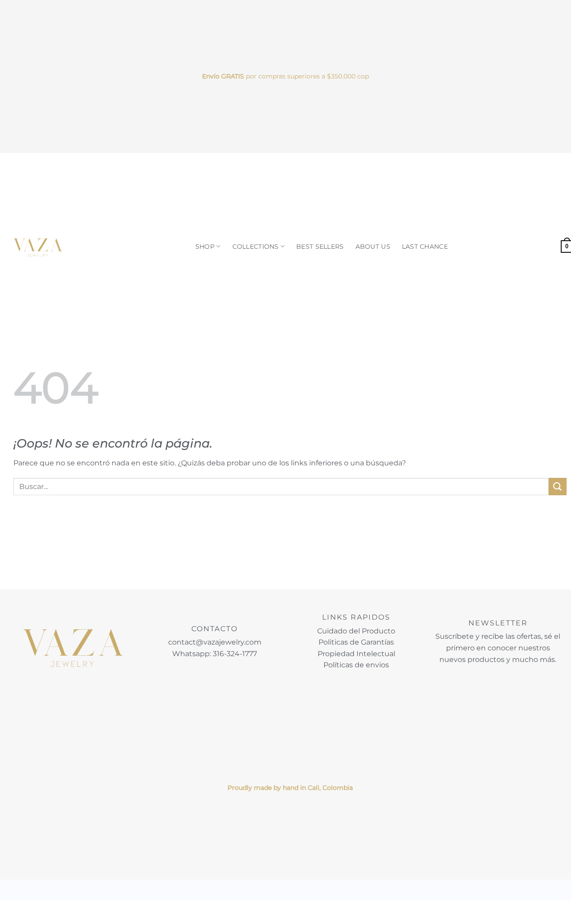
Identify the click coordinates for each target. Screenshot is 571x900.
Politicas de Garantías (356, 642)
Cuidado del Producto (356, 631)
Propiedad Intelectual (356, 653)
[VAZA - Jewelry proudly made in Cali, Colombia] (38, 246)
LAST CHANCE (425, 246)
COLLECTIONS (255, 246)
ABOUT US (373, 246)
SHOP (205, 246)
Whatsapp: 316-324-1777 (214, 653)
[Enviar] (558, 486)
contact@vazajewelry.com (214, 642)
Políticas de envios (356, 665)
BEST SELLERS (319, 246)
